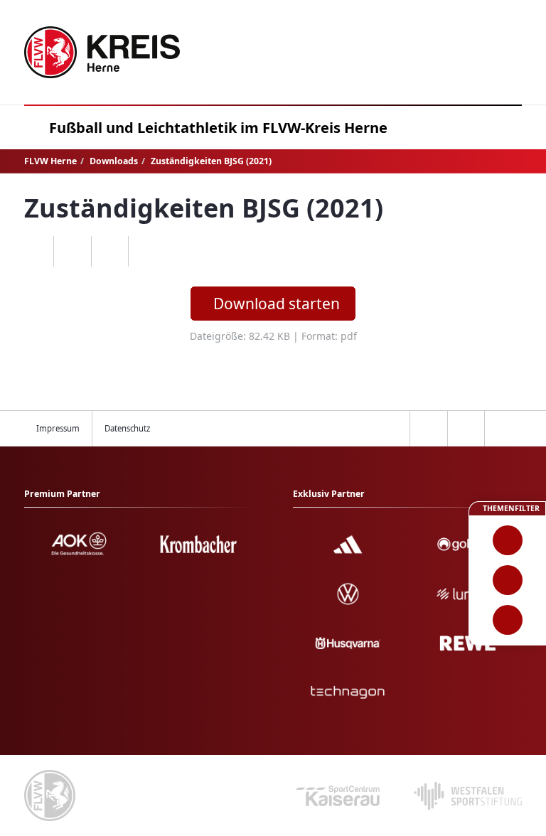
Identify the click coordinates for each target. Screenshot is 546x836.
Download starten (276, 304)
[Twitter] (110, 251)
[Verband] (507, 620)
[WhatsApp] (35, 251)
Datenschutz (127, 428)
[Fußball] (507, 540)
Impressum (58, 428)
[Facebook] (72, 251)
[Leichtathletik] (507, 580)
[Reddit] (147, 251)
